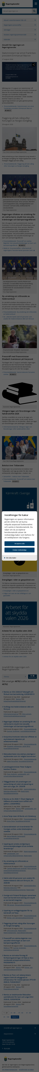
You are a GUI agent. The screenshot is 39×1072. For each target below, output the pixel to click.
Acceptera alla (20, 544)
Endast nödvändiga (19, 550)
